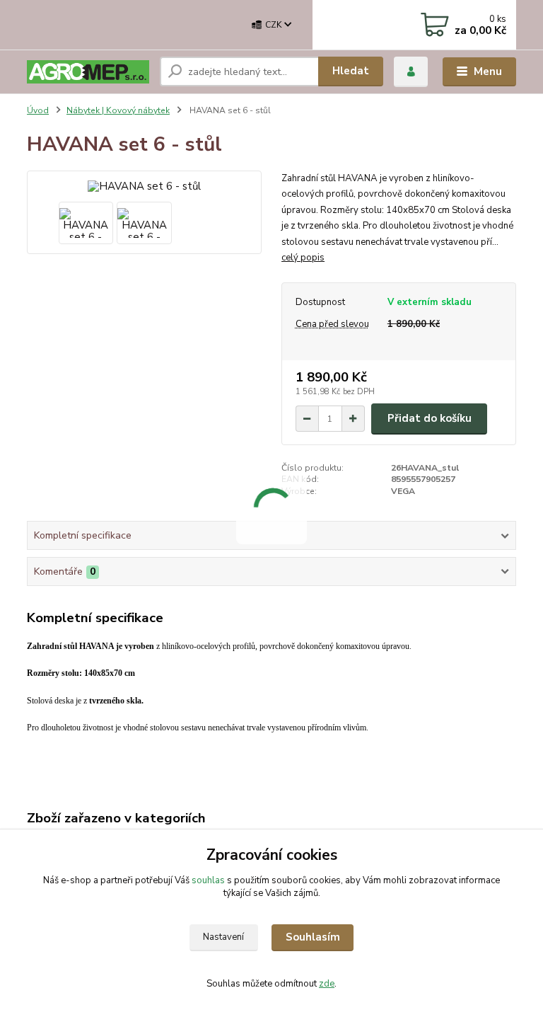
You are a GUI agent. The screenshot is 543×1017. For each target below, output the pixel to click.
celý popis (303, 257)
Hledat (350, 71)
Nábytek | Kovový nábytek (118, 110)
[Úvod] (88, 72)
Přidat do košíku (429, 418)
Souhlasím (313, 937)
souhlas (208, 880)
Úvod (38, 110)
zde (326, 983)
